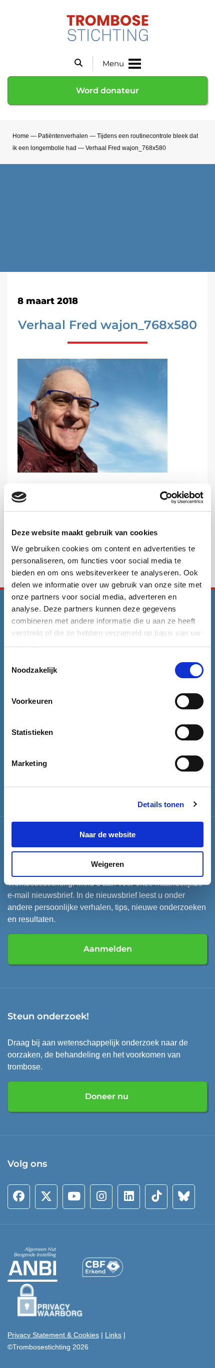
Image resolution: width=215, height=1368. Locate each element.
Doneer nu (107, 1096)
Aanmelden (108, 949)
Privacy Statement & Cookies (53, 1335)
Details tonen (161, 804)
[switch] (189, 701)
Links (113, 1335)
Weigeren (107, 864)
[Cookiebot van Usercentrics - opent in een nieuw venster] (160, 497)
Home (20, 135)
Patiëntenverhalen (63, 135)
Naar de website (108, 834)
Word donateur (107, 90)
